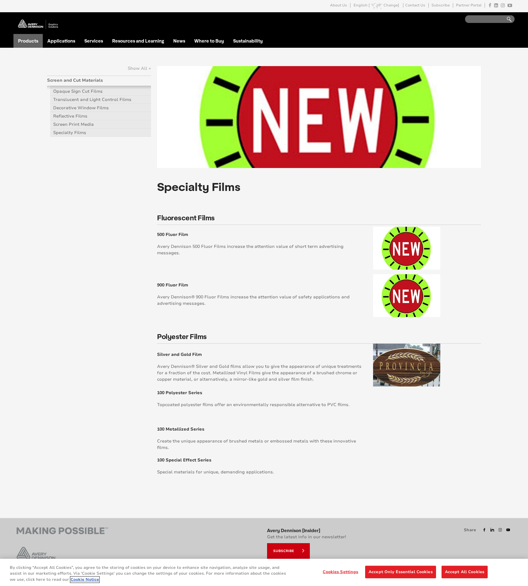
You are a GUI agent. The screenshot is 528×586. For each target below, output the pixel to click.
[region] (264, 572)
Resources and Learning (138, 40)
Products (28, 40)
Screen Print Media (73, 124)
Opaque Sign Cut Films (78, 91)
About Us (338, 5)
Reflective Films (70, 116)
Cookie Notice (85, 579)
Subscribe (440, 5)
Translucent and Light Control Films (92, 100)
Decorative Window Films (81, 108)
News (179, 40)
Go (506, 19)
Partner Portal (469, 5)
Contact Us (415, 5)
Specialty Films (69, 133)
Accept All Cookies (464, 571)
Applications (61, 40)
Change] (391, 5)
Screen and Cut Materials (75, 80)
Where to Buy (209, 40)
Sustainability (248, 40)
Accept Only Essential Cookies (401, 571)
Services (93, 40)
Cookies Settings (340, 571)
